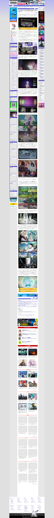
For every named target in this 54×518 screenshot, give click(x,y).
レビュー (10, 6)
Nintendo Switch (12, 100)
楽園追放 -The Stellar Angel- (42, 90)
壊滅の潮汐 (41, 95)
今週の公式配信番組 (13, 63)
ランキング (43, 0)
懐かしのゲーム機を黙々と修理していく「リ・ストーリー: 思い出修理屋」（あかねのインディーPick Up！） (33, 424)
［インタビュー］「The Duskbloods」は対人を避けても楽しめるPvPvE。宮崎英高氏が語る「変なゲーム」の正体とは (33, 481)
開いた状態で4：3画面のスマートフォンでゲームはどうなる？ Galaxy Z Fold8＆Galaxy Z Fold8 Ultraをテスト (33, 457)
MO (28, 314)
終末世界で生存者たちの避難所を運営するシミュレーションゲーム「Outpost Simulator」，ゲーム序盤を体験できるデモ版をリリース (33, 357)
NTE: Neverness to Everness (42, 101)
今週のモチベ (13, 61)
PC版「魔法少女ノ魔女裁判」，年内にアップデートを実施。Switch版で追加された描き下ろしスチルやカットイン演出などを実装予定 (33, 367)
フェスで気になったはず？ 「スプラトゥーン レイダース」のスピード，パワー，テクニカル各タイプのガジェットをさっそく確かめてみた (13, 157)
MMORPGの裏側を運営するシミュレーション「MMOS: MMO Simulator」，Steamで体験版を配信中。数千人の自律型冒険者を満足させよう (42, 68)
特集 (11, 39)
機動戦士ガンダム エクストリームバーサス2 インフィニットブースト (42, 93)
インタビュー (17, 6)
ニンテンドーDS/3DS (19, 505)
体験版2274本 (15, 4)
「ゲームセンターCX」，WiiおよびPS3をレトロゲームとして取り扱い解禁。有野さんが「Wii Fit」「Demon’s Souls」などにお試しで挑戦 (42, 50)
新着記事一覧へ (34, 390)
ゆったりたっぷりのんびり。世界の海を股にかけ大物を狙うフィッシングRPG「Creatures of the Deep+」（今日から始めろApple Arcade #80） (33, 434)
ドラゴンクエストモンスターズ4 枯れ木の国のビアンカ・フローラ (42, 86)
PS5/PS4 (17, 5)
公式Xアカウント (13, 0)
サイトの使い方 (16, 0)
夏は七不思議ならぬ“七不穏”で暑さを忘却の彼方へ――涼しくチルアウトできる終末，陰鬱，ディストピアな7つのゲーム (13, 140)
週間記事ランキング (13, 91)
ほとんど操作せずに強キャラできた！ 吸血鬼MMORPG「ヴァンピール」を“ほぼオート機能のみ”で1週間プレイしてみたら (13, 149)
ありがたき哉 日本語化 (14, 84)
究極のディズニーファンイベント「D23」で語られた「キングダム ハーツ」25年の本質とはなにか (13, 189)
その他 (38, 510)
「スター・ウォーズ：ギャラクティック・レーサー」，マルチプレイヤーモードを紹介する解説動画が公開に (23, 367)
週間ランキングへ (42, 78)
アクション (26, 314)
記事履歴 (40, 0)
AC (33, 5)
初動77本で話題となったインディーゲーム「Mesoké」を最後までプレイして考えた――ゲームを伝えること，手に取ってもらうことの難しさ (13, 165)
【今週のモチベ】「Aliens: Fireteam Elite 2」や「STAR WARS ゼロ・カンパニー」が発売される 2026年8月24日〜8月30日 (23, 424)
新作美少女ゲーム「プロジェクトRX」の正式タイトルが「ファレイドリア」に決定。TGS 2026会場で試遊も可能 (42, 65)
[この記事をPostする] (33, 8)
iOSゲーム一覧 (26, 510)
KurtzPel (12, 48)
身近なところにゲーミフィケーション (14, 85)
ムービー (22, 6)
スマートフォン (25, 505)
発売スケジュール (19, 501)
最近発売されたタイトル (26, 6)
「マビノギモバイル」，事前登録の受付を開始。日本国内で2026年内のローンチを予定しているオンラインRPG (23, 388)
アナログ (36, 5)
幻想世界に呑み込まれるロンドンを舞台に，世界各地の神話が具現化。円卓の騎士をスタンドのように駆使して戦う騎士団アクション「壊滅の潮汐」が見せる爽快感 (23, 457)
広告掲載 (31, 516)
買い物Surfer (13, 83)
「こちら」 (19, 36)
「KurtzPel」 (24, 15)
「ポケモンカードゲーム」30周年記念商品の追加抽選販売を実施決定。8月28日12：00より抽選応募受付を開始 (42, 56)
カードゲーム (39, 508)
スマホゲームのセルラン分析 (14, 67)
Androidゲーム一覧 (26, 511)
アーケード (39, 505)
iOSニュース (25, 506)
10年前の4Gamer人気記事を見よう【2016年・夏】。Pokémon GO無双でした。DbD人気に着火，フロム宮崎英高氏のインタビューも (13, 132)
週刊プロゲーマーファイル (14, 62)
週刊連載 (12, 501)
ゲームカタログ (31, 6)
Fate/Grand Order (41, 83)
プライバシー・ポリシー (27, 516)
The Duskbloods (41, 88)
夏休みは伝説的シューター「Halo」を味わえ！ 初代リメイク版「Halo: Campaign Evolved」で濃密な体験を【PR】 (32, 411)
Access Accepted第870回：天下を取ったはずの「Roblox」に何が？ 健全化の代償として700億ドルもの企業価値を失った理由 (42, 59)
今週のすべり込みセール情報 (14, 69)
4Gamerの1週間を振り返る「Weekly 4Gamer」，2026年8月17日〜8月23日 (22, 433)
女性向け (25, 5)
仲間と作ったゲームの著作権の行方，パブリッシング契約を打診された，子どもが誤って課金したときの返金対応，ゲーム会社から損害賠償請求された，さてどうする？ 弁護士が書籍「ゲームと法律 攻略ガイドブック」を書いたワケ (23, 411)
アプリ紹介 (25, 509)
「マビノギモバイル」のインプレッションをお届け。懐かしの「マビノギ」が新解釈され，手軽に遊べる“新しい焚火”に (33, 378)
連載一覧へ (16, 89)
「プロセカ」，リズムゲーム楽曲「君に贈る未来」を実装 (23, 378)
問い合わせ (20, 0)
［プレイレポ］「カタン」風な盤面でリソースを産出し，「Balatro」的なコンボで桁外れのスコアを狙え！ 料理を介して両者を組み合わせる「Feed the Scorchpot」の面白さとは (23, 447)
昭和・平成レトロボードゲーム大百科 (14, 78)
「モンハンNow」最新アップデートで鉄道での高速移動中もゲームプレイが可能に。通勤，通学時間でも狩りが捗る (42, 62)
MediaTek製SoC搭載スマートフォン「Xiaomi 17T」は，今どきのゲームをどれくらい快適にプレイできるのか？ (33, 447)
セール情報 (25, 508)
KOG (31, 314)
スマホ (23, 5)
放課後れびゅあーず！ (14, 88)
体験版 (20, 6)
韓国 (33, 314)
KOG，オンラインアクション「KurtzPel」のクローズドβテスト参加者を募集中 (27, 306)
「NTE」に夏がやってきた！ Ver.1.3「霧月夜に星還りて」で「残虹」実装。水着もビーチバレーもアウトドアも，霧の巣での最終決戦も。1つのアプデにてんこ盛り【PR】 (33, 401)
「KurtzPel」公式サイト (28, 28)
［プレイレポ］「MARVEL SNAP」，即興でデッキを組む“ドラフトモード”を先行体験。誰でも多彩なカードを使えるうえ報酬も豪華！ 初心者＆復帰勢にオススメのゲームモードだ (23, 357)
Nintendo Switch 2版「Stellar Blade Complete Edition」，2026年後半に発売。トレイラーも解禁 (42, 53)
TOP (10, 5)
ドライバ (12, 95)
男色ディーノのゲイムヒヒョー (14, 66)
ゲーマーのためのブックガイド (14, 74)
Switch (20, 5)
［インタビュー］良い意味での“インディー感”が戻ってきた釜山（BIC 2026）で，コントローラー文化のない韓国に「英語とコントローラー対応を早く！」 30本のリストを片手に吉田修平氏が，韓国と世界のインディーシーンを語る (13, 181)
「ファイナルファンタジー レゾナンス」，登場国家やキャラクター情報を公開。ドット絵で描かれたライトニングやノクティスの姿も (33, 388)
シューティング (39, 509)
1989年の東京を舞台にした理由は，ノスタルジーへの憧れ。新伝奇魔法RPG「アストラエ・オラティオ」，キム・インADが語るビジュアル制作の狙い (13, 174)
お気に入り (37, 0)
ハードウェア (31, 5)
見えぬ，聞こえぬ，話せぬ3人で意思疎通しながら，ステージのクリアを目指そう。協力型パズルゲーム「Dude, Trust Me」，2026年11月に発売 (42, 71)
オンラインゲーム (13, 498)
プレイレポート (13, 6)
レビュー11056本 (11, 4)
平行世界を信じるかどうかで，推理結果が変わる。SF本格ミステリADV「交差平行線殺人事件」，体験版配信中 (42, 74)
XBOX (15, 5)
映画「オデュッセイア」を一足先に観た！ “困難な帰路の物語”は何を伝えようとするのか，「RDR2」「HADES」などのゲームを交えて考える (13, 125)
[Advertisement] (28, 491)
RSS (10, 0)
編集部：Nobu (36, 12)
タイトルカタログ (19, 502)
